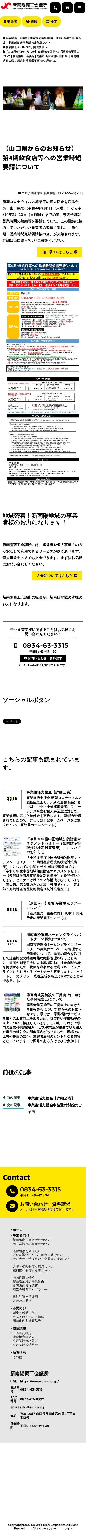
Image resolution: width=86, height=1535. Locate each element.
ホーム (18, 1230)
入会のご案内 (22, 1300)
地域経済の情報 (24, 1277)
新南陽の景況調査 (25, 1285)
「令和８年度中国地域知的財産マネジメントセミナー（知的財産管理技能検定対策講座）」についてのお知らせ (54, 845)
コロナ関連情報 (32, 193)
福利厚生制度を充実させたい (33, 1271)
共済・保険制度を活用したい (33, 1266)
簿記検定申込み (24, 1337)
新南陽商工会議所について (31, 1240)
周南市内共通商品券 (27, 1320)
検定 (53, 21)
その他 (17, 1357)
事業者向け (21, 1235)
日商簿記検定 (22, 1333)
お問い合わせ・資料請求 (45, 658)
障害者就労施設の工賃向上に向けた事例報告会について (54, 997)
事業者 (11, 21)
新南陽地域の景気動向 (28, 1282)
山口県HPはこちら (58, 252)
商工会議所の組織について (31, 1244)
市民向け (19, 1308)
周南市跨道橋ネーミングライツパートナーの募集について (54, 937)
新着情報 (50, 193)
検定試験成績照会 (25, 1345)
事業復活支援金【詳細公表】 (50, 792)
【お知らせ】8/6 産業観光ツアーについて (54, 905)
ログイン (67, 1528)
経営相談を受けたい (27, 1251)
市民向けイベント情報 (28, 1317)
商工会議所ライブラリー (30, 1289)
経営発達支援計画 (25, 1297)
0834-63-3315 (46, 645)
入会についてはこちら (55, 575)
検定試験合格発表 (25, 1341)
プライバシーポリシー (44, 1528)
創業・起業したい (25, 1313)
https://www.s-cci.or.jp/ (39, 1381)
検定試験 (19, 1328)
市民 (34, 21)
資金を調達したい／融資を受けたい (38, 1255)
